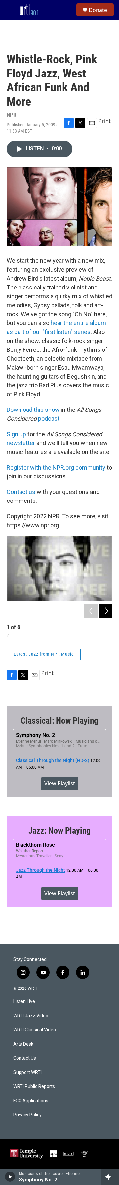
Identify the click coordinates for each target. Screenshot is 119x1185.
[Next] (105, 611)
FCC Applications (30, 1100)
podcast (49, 418)
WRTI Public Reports (34, 1086)
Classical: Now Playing (60, 721)
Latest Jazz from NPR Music (44, 654)
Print (105, 121)
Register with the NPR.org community (56, 467)
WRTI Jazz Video (30, 1015)
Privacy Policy (27, 1114)
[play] (10, 1176)
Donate (98, 10)
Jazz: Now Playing (59, 831)
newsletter (21, 443)
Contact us (21, 491)
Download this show (33, 409)
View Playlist (59, 783)
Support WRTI (27, 1072)
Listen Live (24, 1001)
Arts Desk (23, 1044)
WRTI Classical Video (34, 1029)
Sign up (16, 434)
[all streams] (110, 1177)
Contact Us (24, 1058)
